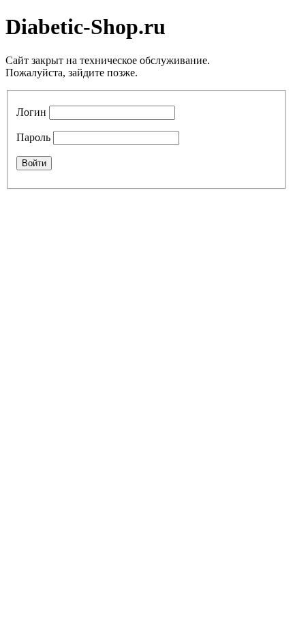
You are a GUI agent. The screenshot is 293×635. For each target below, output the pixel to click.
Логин (31, 112)
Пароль (33, 137)
